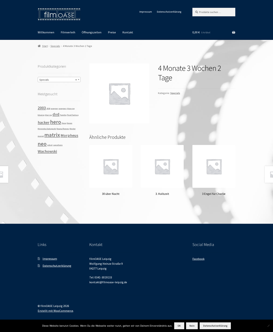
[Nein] (268, 326)
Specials (55, 46)
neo (42, 143)
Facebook (198, 259)
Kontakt (127, 32)
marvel (41, 136)
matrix (52, 134)
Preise (112, 32)
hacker (44, 122)
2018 (48, 108)
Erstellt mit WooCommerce (55, 311)
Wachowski (47, 151)
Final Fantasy (73, 115)
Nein (191, 325)
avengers (62, 108)
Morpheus (69, 135)
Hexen (69, 123)
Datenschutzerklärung (169, 11)
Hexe (64, 123)
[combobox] (59, 79)
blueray (41, 115)
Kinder (73, 129)
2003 (42, 107)
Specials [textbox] (58, 79)
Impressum (145, 11)
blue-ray (71, 108)
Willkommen (46, 32)
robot (50, 145)
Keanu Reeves (63, 129)
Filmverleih (68, 32)
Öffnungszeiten (91, 32)
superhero (58, 145)
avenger (54, 108)
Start (45, 46)
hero (55, 121)
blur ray (48, 115)
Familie (63, 115)
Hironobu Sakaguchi (47, 129)
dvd (56, 114)
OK (179, 325)
